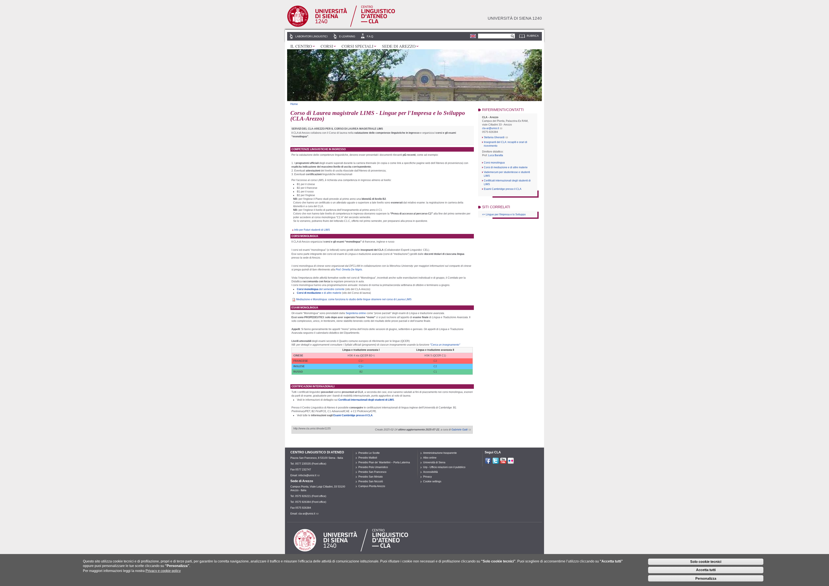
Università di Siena (434, 462)
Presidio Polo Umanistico (373, 467)
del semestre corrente (321, 289)
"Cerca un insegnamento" (445, 344)
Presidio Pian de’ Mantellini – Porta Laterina (384, 462)
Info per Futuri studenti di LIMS (312, 229)
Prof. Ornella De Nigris (349, 269)
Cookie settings (432, 481)
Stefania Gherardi (494, 137)
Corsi (327, 46)
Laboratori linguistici (311, 36)
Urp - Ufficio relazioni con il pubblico (444, 467)
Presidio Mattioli (367, 457)
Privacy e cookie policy (163, 571)
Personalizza (705, 578)
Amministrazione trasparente (440, 452)
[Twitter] (495, 462)
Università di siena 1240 (515, 18)
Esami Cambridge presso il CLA (353, 415)
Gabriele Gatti (459, 429)
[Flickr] (510, 462)
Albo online (430, 457)
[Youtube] (503, 462)
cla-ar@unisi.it (490, 128)
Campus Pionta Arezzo (371, 486)
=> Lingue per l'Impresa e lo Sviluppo (504, 214)
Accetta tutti (706, 570)
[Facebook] (488, 462)
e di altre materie (319, 292)
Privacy (427, 476)
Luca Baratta (495, 155)
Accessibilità (430, 471)
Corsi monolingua (494, 162)
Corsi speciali (357, 46)
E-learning (347, 36)
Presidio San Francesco (372, 471)
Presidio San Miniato (370, 476)
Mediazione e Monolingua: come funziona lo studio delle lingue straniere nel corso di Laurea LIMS (353, 299)
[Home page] (341, 26)
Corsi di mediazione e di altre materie (506, 167)
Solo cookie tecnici (705, 561)
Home (294, 104)
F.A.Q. (370, 36)
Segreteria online (356, 313)
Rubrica (533, 35)
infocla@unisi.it (307, 475)
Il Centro (301, 46)
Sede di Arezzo (399, 46)
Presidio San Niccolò (370, 481)
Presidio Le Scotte (369, 452)
